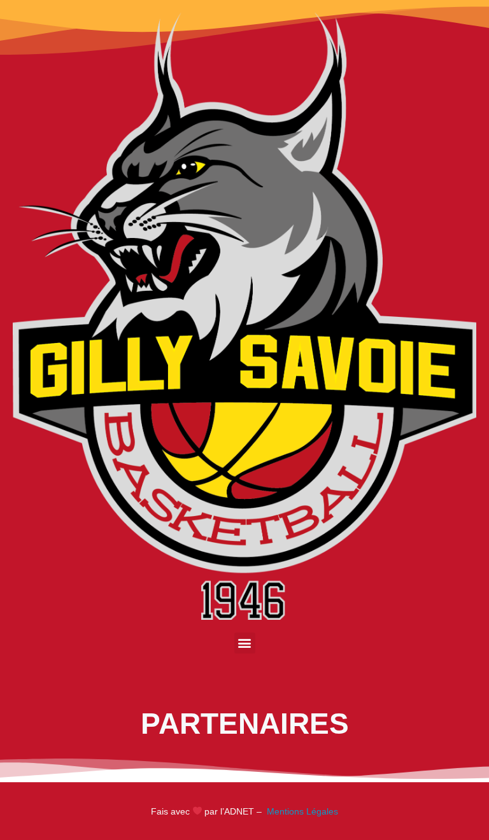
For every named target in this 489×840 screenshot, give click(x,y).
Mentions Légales (301, 811)
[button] (244, 643)
